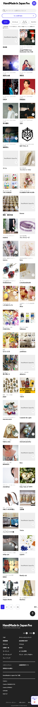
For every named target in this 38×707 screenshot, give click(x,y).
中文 (30, 633)
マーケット (15, 22)
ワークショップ (24, 21)
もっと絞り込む (18, 16)
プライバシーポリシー (11, 702)
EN (24, 633)
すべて (5, 22)
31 (18, 607)
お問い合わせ (22, 702)
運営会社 (30, 702)
